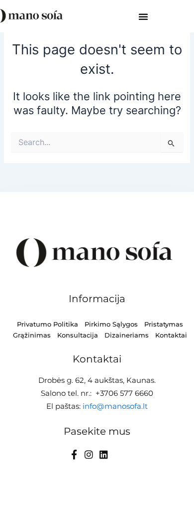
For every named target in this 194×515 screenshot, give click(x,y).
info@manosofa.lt (115, 406)
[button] (143, 16)
